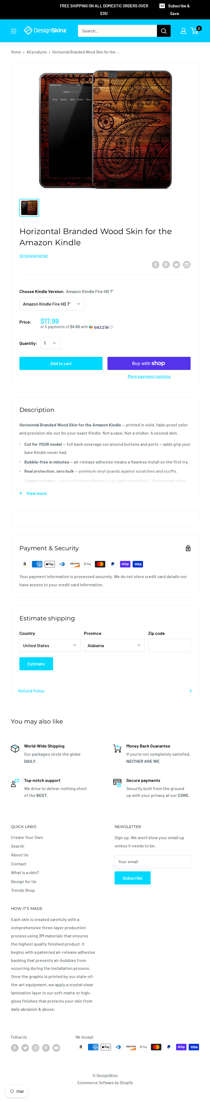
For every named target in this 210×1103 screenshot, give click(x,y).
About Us (19, 854)
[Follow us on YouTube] (56, 1047)
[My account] (183, 31)
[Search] (164, 31)
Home (16, 52)
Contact (18, 863)
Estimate (36, 663)
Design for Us (23, 881)
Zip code (156, 633)
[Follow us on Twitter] (25, 1047)
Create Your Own (27, 837)
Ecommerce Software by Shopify (105, 1082)
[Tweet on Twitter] (176, 264)
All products (37, 52)
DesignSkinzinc (34, 256)
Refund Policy (31, 690)
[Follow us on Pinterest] (46, 1047)
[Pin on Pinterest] (166, 264)
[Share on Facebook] (155, 264)
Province (92, 633)
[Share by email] (187, 264)
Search (17, 845)
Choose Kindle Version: (66, 291)
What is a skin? (25, 872)
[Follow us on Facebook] (15, 1047)
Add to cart (61, 363)
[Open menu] (13, 31)
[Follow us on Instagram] (35, 1047)
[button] (115, 327)
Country (27, 633)
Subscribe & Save (179, 9)
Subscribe (132, 877)
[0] (194, 31)
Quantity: (28, 343)
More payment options (149, 376)
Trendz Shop (23, 890)
